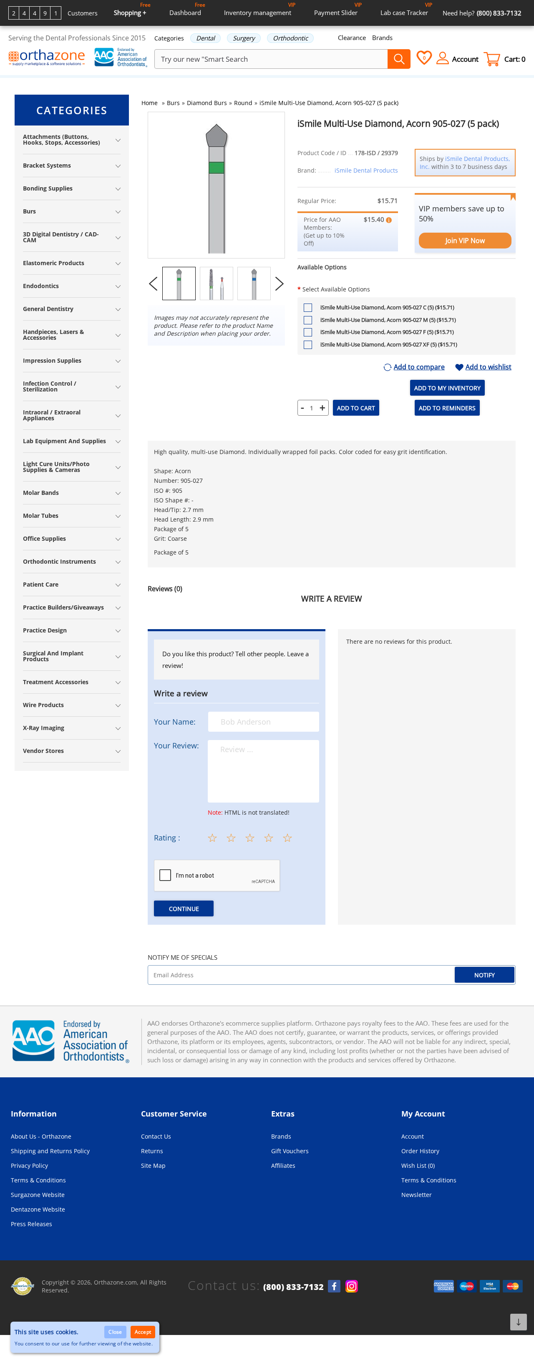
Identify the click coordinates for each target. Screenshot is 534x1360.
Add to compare (419, 367)
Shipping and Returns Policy (50, 1151)
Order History (420, 1151)
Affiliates (283, 1165)
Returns (152, 1151)
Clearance (352, 37)
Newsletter (416, 1195)
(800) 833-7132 (293, 1287)
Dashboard (187, 9)
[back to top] (518, 1322)
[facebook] (334, 1286)
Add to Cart (356, 408)
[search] (399, 59)
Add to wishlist (488, 367)
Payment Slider (338, 9)
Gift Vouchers (290, 1151)
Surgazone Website (38, 1195)
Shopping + (132, 9)
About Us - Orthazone (41, 1136)
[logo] (47, 58)
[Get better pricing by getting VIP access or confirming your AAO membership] (389, 219)
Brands (382, 37)
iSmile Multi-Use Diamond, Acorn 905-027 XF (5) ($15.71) (388, 344)
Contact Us (156, 1136)
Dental (205, 38)
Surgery (244, 38)
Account (412, 1136)
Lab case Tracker (406, 9)
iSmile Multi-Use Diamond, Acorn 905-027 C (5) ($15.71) (387, 307)
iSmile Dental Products (366, 170)
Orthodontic (290, 38)
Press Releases (31, 1224)
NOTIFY (484, 975)
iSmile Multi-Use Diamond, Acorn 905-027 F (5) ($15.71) (387, 332)
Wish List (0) (418, 1165)
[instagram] (351, 1286)
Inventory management (259, 9)
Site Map (153, 1165)
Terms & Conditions (38, 1180)
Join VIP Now (465, 240)
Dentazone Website (38, 1209)
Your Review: (176, 745)
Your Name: (175, 722)
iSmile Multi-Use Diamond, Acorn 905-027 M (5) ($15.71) (388, 320)
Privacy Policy (29, 1165)
